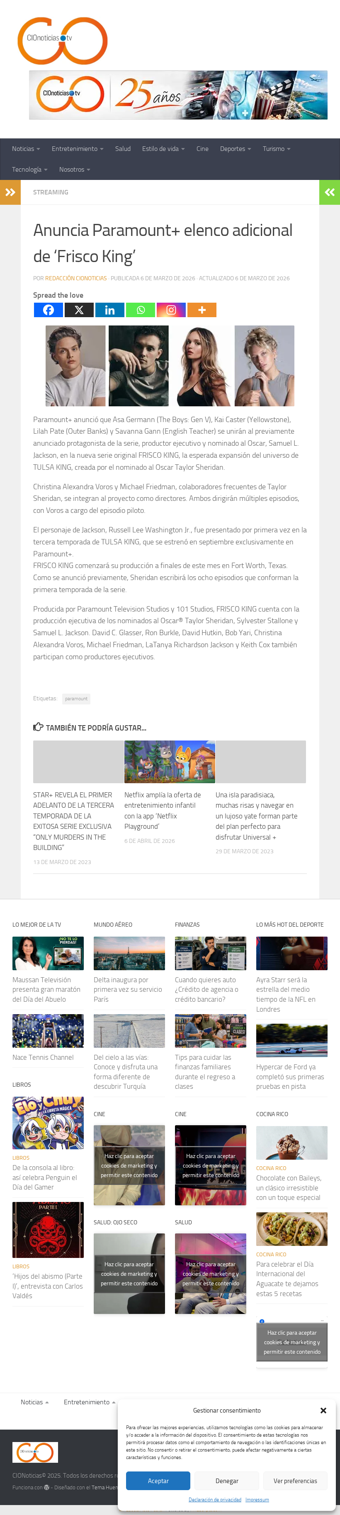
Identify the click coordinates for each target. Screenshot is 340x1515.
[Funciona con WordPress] (46, 1487)
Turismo (273, 149)
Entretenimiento (74, 149)
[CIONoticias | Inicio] (60, 41)
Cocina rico (271, 1168)
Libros (20, 1158)
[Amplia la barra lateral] (10, 192)
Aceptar (158, 1481)
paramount (76, 699)
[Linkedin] (109, 310)
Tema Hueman (108, 1487)
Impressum (257, 1500)
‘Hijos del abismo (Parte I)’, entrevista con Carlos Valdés (47, 1286)
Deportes (232, 149)
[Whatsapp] (140, 310)
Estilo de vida (160, 149)
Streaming (50, 192)
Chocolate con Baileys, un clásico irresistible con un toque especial (289, 1188)
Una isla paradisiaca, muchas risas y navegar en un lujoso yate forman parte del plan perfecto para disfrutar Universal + (257, 816)
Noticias (23, 149)
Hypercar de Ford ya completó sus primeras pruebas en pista (290, 1076)
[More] (201, 310)
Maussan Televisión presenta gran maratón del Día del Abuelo (46, 989)
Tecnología (26, 169)
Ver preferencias (295, 1481)
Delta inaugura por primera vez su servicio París (128, 989)
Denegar (227, 1481)
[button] (323, 1410)
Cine (203, 149)
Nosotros (71, 169)
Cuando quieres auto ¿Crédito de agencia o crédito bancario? (206, 989)
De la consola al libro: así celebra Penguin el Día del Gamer (44, 1177)
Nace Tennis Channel (43, 1057)
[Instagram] (171, 310)
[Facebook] (48, 310)
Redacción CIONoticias (76, 278)
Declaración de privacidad (215, 1500)
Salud (123, 149)
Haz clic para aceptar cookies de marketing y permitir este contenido (129, 1165)
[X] (79, 310)
